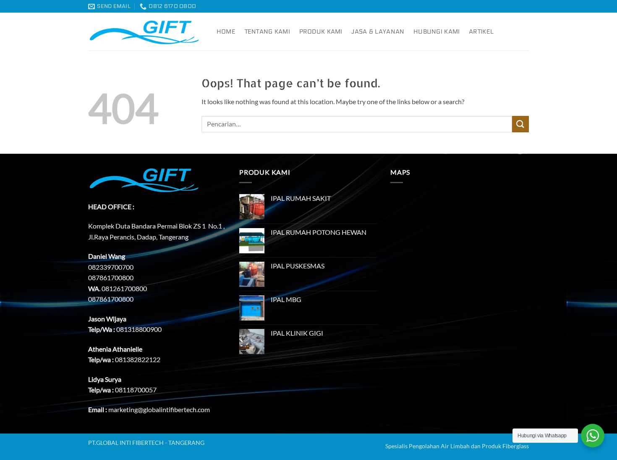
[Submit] (520, 124)
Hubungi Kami (436, 31)
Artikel (481, 31)
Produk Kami (320, 31)
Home (226, 31)
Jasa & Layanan (377, 31)
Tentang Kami (267, 31)
